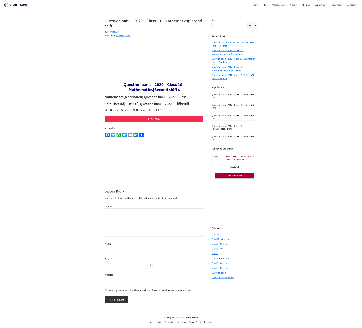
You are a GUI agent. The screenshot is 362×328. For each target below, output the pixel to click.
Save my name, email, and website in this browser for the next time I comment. (150, 290)
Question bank (123, 35)
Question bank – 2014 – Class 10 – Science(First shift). (234, 138)
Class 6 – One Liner (221, 243)
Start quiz (154, 118)
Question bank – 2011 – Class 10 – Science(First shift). (234, 96)
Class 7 (215, 253)
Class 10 (215, 234)
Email (108, 259)
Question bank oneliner (223, 277)
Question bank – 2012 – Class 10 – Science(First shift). (234, 106)
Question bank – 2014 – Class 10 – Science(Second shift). (228, 127)
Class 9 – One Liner (221, 267)
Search (215, 20)
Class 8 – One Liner (221, 263)
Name (109, 243)
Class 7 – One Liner (221, 258)
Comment (110, 206)
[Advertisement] (154, 61)
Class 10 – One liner (221, 239)
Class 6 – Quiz (218, 248)
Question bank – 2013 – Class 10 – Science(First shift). (234, 117)
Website (109, 274)
